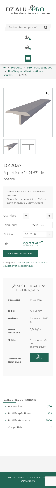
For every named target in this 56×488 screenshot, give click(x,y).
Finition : (8, 234)
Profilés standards (19, 420)
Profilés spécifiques (39, 67)
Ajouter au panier (20, 253)
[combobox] (35, 235)
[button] (47, 93)
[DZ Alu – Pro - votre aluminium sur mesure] (28, 9)
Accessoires (15, 406)
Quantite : (9, 215)
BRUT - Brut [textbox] (32, 234)
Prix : (6, 243)
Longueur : (10, 225)
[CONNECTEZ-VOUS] (28, 37)
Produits (16, 67)
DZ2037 (39, 358)
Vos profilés (15, 427)
